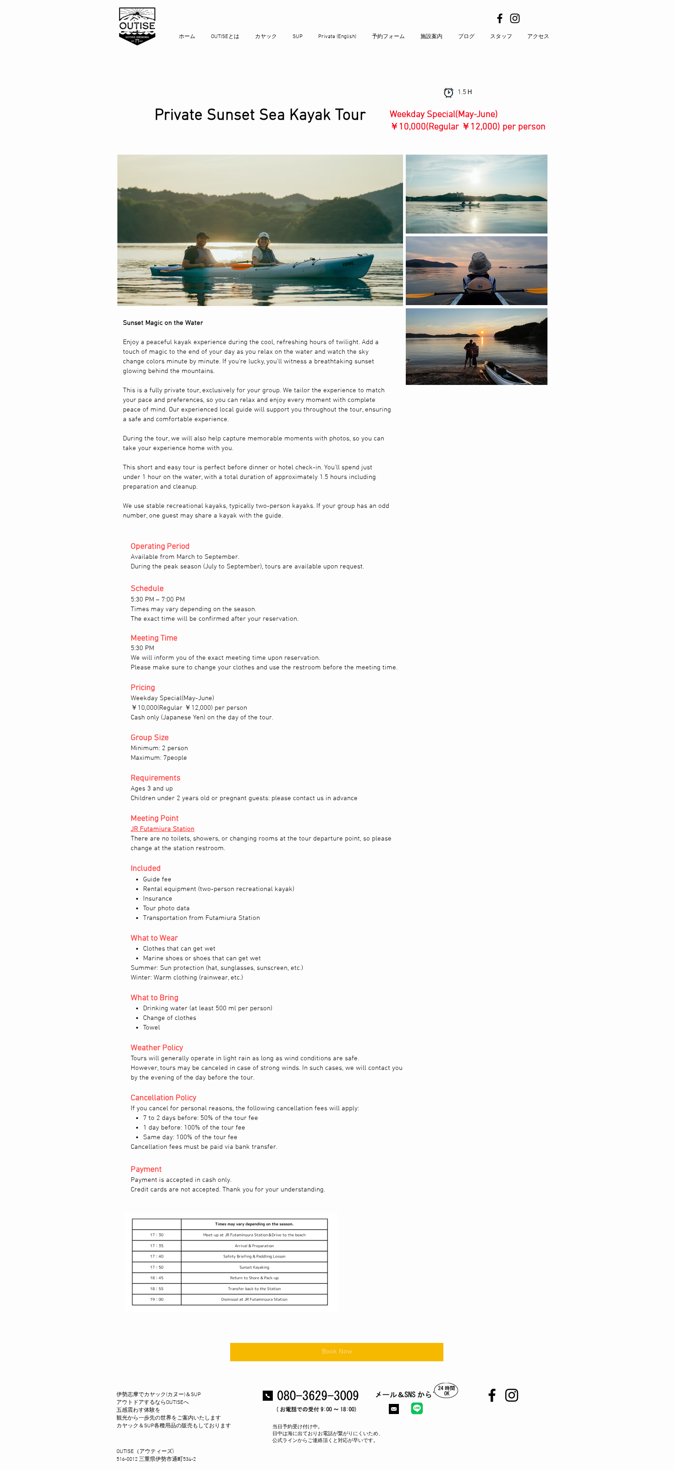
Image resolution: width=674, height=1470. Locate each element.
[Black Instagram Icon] (514, 18)
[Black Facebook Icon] (499, 18)
